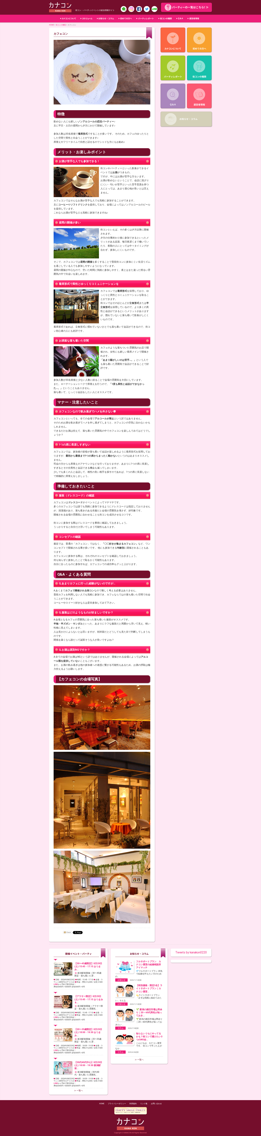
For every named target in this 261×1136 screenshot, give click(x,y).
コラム (120, 1028)
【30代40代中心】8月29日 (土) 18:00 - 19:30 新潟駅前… (88, 1065)
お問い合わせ (156, 1104)
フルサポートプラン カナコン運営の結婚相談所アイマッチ (148, 964)
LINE (56, 984)
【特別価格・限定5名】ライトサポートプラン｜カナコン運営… (149, 988)
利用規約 (133, 1104)
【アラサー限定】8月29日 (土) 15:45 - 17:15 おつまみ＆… (88, 999)
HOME (51, 25)
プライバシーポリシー (117, 1104)
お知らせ (121, 980)
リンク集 (143, 1104)
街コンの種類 (61, 25)
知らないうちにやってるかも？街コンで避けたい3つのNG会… (149, 1036)
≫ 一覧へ (78, 1090)
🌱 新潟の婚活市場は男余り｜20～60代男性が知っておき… (149, 1012)
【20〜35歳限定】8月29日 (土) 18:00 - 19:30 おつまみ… (88, 1032)
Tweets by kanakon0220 (191, 952)
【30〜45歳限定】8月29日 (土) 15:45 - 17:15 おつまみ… (88, 966)
